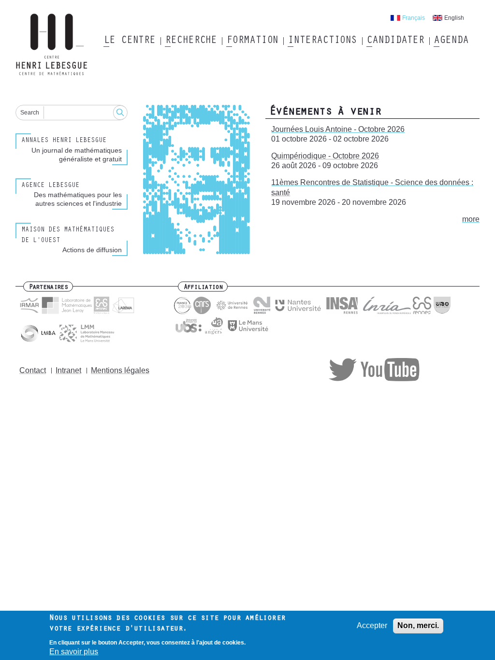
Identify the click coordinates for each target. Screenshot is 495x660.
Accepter (372, 625)
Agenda (451, 41)
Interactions (322, 41)
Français (413, 17)
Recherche (191, 41)
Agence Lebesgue (50, 186)
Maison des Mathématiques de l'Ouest (67, 235)
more (471, 219)
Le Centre (129, 41)
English (454, 17)
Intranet (68, 370)
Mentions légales (120, 370)
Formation (252, 41)
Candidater (395, 41)
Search (29, 112)
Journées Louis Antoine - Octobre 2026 (338, 129)
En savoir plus (73, 651)
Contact (32, 370)
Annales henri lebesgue (63, 141)
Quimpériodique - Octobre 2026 (325, 156)
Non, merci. (418, 625)
